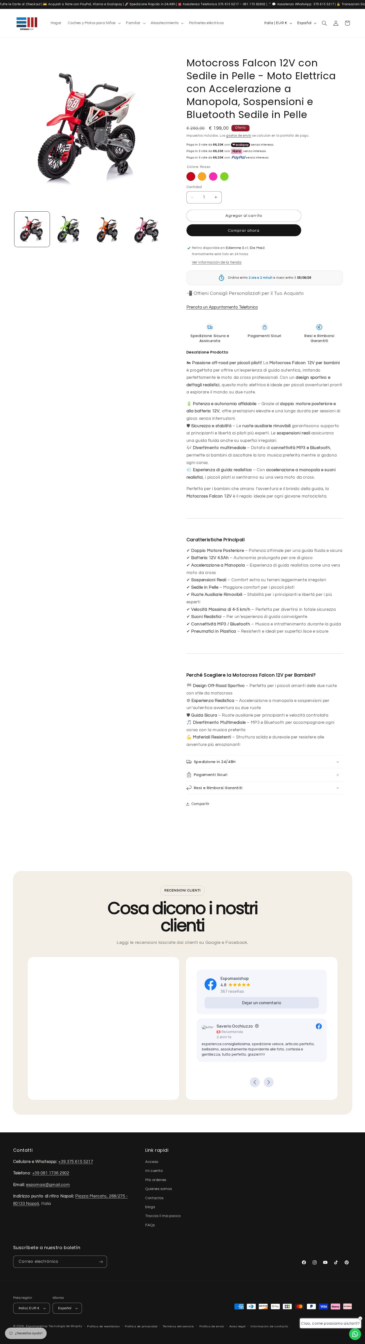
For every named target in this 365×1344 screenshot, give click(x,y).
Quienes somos (158, 1189)
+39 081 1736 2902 (50, 1173)
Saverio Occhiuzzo (235, 1026)
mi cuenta (154, 1171)
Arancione (202, 176)
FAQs (150, 1225)
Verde (224, 176)
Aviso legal (237, 1326)
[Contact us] (355, 1334)
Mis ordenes (155, 1180)
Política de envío (211, 1326)
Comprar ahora (243, 230)
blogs (150, 1207)
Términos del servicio (178, 1326)
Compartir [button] (200, 804)
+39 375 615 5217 (75, 1161)
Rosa (213, 176)
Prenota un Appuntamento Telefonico (222, 307)
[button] (94, 23)
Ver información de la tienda (217, 262)
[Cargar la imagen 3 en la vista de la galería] (108, 229)
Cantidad (194, 187)
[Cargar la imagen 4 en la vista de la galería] (146, 229)
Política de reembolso (103, 1326)
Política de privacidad (141, 1326)
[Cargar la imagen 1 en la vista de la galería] (32, 229)
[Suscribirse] (101, 1262)
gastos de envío (238, 135)
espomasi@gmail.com (48, 1185)
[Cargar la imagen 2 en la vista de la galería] (70, 229)
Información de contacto (269, 1326)
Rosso (190, 176)
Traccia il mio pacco (163, 1216)
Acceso (151, 1162)
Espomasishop (37, 1326)
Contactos (154, 1198)
